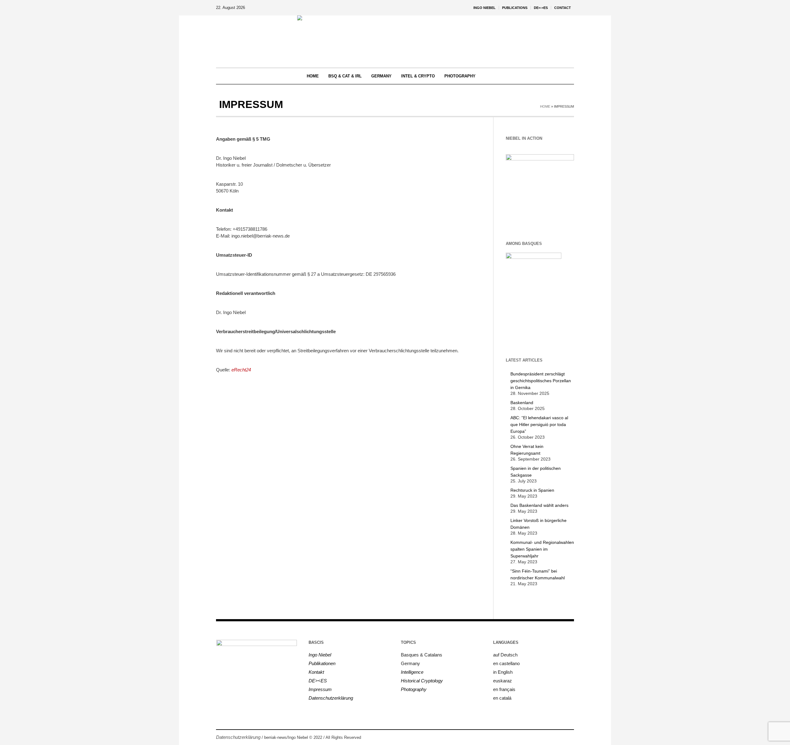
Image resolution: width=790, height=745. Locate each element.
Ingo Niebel (320, 654)
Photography (413, 689)
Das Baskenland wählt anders (539, 505)
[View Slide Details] (540, 187)
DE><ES (318, 680)
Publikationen (322, 663)
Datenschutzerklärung (331, 698)
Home (545, 106)
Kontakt (316, 672)
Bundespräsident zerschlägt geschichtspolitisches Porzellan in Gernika (540, 380)
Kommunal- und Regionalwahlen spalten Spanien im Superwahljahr (542, 549)
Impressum (320, 689)
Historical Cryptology (422, 680)
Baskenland (521, 402)
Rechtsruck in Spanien (532, 490)
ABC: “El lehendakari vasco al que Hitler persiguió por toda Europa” (539, 424)
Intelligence (412, 672)
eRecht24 (241, 369)
